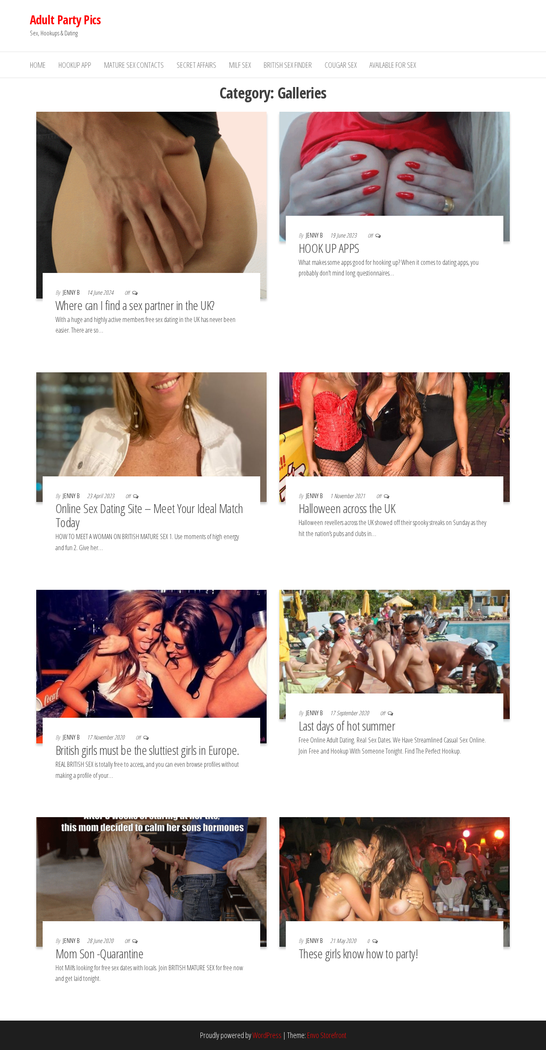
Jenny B (72, 292)
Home (38, 65)
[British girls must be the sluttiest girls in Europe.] (151, 666)
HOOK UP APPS (329, 248)
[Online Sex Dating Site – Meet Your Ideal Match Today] (151, 436)
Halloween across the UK (347, 508)
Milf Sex (240, 65)
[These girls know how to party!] (394, 881)
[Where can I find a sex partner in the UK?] (151, 204)
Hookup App (74, 65)
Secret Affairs (196, 65)
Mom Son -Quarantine (99, 953)
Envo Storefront (326, 1035)
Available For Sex (392, 65)
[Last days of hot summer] (394, 653)
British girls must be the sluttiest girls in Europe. (147, 750)
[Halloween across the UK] (394, 436)
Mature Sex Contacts (134, 65)
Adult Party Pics (65, 20)
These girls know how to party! (358, 953)
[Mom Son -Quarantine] (151, 881)
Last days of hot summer (347, 725)
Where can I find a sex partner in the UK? (135, 305)
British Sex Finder (288, 65)
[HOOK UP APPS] (394, 176)
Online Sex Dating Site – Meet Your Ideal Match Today (149, 515)
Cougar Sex (341, 65)
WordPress (267, 1035)
